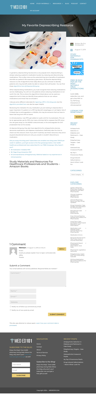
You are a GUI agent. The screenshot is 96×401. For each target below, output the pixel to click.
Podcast (74, 3)
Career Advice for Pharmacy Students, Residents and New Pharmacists (77, 189)
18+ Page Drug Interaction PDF (21, 152)
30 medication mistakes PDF (20, 150)
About (39, 350)
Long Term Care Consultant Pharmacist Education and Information (78, 223)
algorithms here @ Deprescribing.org (26, 86)
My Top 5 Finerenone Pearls (73, 359)
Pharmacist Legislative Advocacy (78, 250)
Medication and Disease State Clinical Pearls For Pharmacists (76, 230)
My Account (34, 10)
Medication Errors (76, 235)
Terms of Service (42, 352)
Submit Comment (57, 314)
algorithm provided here (18, 104)
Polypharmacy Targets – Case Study (75, 142)
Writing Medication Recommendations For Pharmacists (78, 261)
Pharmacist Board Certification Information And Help (76, 245)
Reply (61, 249)
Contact (83, 3)
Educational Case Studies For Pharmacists (76, 212)
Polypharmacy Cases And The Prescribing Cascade (77, 255)
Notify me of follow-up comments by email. (26, 306)
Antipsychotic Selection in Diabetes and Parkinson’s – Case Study (76, 133)
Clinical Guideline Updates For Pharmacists (76, 196)
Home (32, 3)
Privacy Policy (41, 355)
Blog (67, 3)
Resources (57, 3)
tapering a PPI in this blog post (45, 102)
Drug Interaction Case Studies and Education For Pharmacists (78, 207)
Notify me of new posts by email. (23, 310)
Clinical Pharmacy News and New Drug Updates (77, 201)
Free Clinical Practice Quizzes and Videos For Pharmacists (78, 217)
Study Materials (42, 3)
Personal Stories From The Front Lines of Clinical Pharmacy (77, 239)
